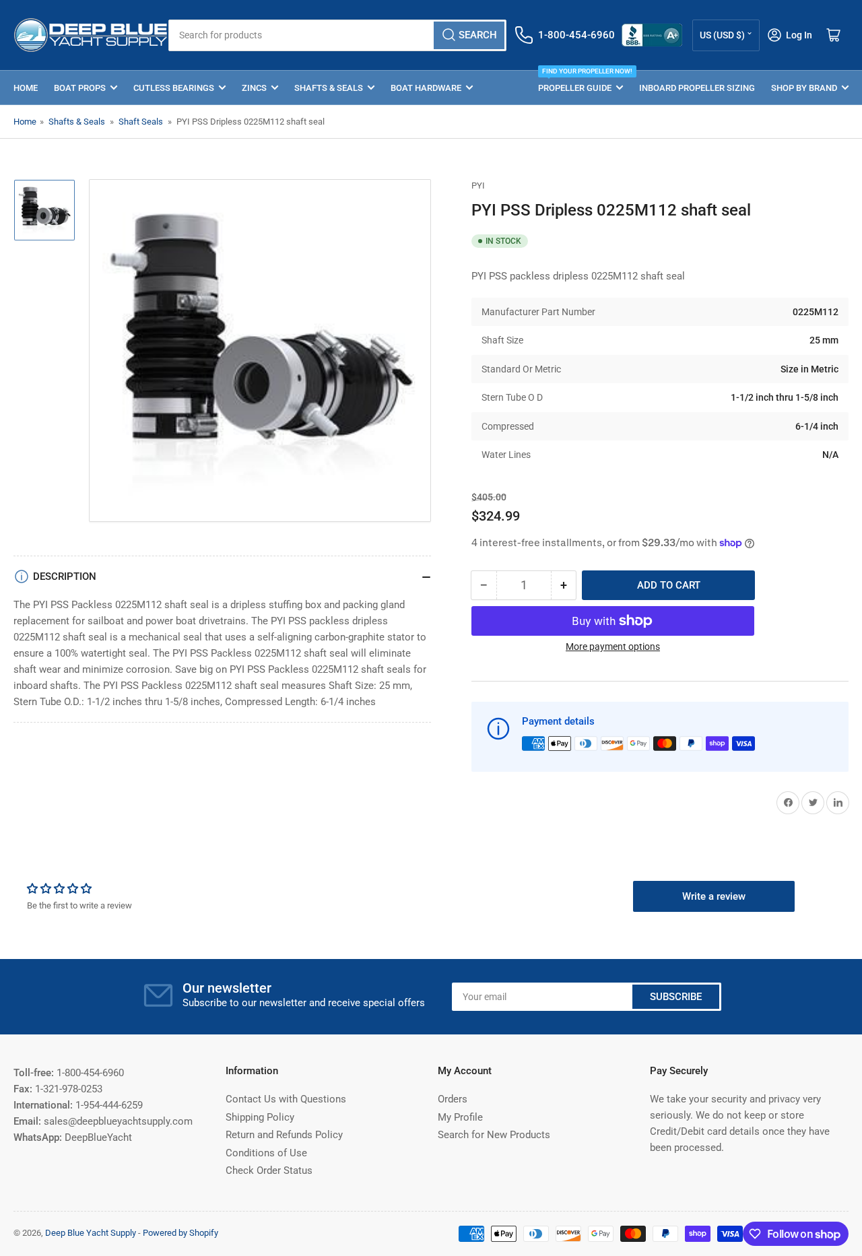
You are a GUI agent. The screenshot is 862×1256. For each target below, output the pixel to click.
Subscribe (676, 997)
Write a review (713, 896)
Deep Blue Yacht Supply (90, 1233)
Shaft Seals (141, 122)
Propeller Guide (580, 82)
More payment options (613, 646)
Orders (452, 1099)
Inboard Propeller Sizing (697, 88)
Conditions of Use (266, 1153)
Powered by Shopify (180, 1233)
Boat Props (80, 88)
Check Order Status (269, 1170)
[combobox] (337, 35)
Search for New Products (494, 1135)
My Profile (460, 1117)
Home (25, 88)
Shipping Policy (260, 1117)
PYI (478, 185)
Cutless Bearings (173, 88)
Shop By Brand (804, 88)
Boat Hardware (426, 88)
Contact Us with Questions (286, 1099)
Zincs (254, 88)
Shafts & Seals (328, 88)
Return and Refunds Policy (284, 1135)
